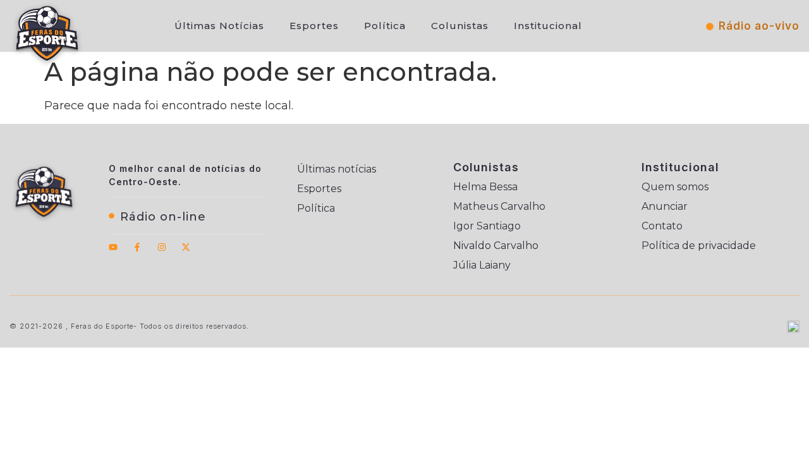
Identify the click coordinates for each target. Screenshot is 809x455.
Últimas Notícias (219, 26)
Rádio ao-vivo (759, 26)
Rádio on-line (163, 217)
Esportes (314, 26)
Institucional (548, 26)
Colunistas (460, 26)
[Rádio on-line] (111, 216)
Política (385, 26)
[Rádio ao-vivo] (710, 26)
